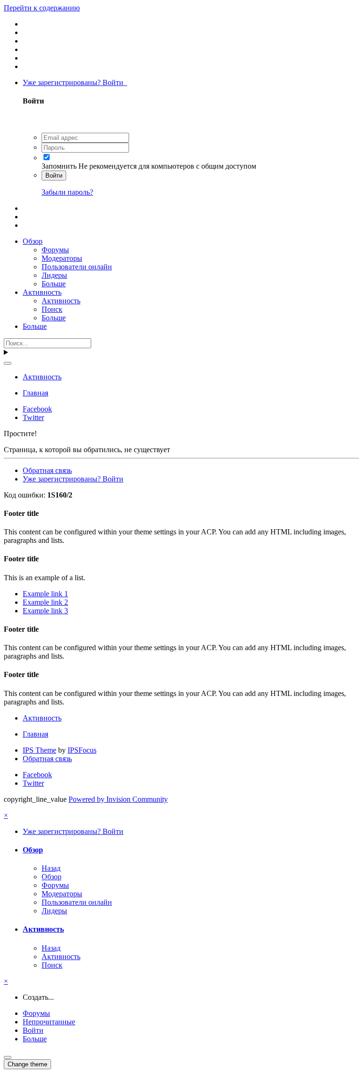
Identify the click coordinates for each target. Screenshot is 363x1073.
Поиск (52, 309)
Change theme (27, 1064)
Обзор (33, 241)
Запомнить (59, 166)
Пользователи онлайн (77, 267)
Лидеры (54, 275)
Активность (42, 292)
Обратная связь (47, 470)
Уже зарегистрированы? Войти (75, 82)
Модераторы (62, 258)
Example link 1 (45, 594)
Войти (53, 175)
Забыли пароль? (67, 192)
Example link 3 (45, 611)
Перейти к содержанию (42, 8)
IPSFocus (82, 750)
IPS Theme (39, 750)
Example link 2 (45, 602)
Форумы (55, 250)
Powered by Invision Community (118, 799)
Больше (54, 284)
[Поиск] (7, 363)
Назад (51, 868)
